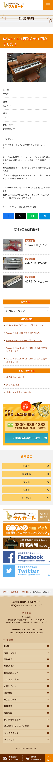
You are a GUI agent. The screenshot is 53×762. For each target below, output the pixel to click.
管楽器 (26, 481)
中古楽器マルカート (15, 377)
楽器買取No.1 (12, 384)
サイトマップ (10, 739)
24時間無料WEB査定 (26, 438)
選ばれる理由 (10, 652)
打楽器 (26, 489)
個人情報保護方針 (12, 719)
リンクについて (11, 732)
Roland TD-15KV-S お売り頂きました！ (25, 325)
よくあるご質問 (11, 679)
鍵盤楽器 (26, 474)
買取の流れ (9, 665)
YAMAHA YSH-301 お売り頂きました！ (24, 332)
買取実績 (14, 592)
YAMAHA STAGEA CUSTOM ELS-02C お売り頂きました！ (26, 349)
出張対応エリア (11, 672)
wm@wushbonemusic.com (29, 632)
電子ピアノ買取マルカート (18, 392)
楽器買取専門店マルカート (26, 601)
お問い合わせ (10, 686)
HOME (5, 592)
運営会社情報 (10, 699)
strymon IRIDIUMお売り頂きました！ (24, 340)
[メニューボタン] (48, 5)
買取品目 (8, 659)
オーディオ (26, 497)
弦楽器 (26, 466)
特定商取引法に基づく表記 (16, 726)
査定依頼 (8, 692)
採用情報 (8, 706)
